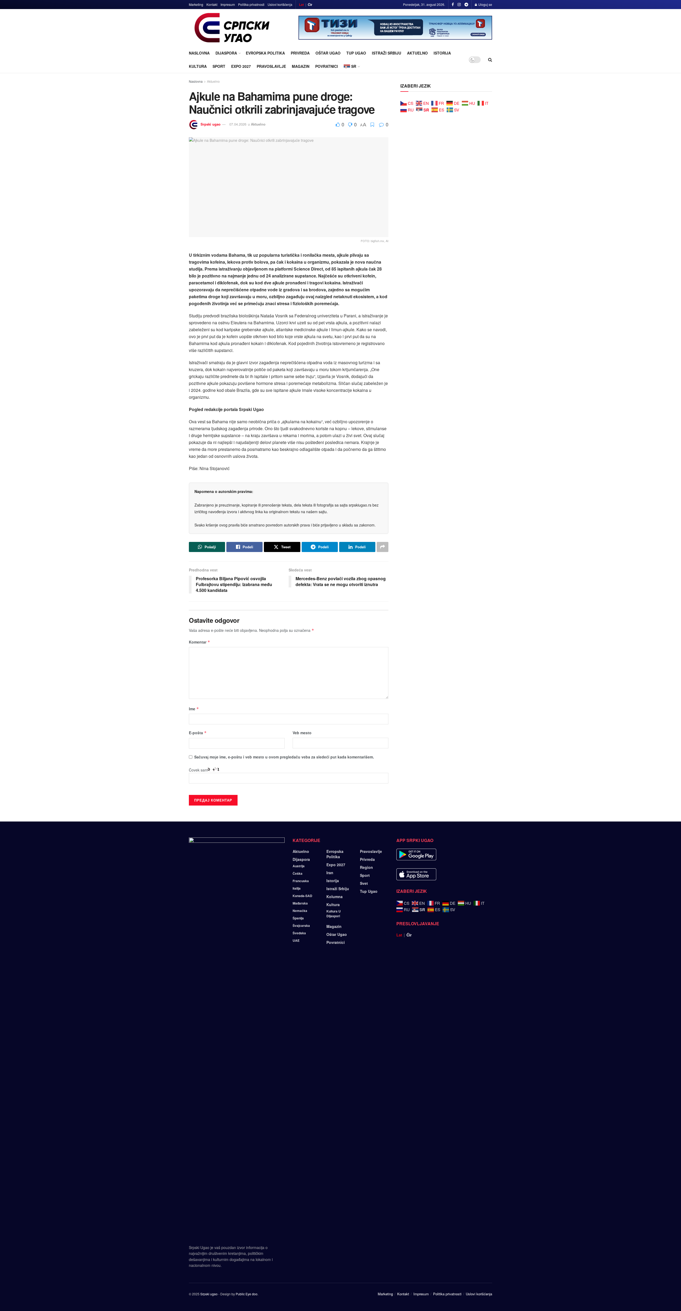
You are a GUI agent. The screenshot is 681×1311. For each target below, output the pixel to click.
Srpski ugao (211, 124)
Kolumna (334, 896)
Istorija (442, 53)
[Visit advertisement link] (395, 28)
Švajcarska (301, 925)
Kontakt (211, 4)
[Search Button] (490, 59)
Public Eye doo (247, 1294)
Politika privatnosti (251, 4)
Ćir (310, 4)
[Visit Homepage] (232, 27)
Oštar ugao (327, 53)
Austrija (299, 866)
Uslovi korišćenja (280, 4)
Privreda (300, 53)
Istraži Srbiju (386, 53)
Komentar (199, 642)
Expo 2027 (241, 66)
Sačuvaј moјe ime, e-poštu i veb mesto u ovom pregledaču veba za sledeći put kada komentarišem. (284, 757)
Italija (297, 888)
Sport (219, 66)
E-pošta (198, 732)
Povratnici (326, 66)
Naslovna (199, 53)
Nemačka (300, 910)
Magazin (300, 66)
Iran (329, 872)
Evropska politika (265, 53)
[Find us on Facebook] (453, 4)
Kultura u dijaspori (333, 913)
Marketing (196, 4)
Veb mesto (302, 732)
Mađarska (300, 903)
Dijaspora (226, 53)
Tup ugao (356, 53)
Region (366, 867)
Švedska (299, 933)
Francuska (301, 880)
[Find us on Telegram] (466, 4)
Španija (298, 918)
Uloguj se (484, 4)
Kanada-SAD (302, 895)
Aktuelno (417, 53)
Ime (194, 708)
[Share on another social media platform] (382, 547)
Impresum (228, 4)
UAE (296, 940)
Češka (297, 873)
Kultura (198, 66)
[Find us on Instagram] (459, 4)
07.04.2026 (237, 124)
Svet (364, 883)
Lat (301, 4)
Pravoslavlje (271, 66)
